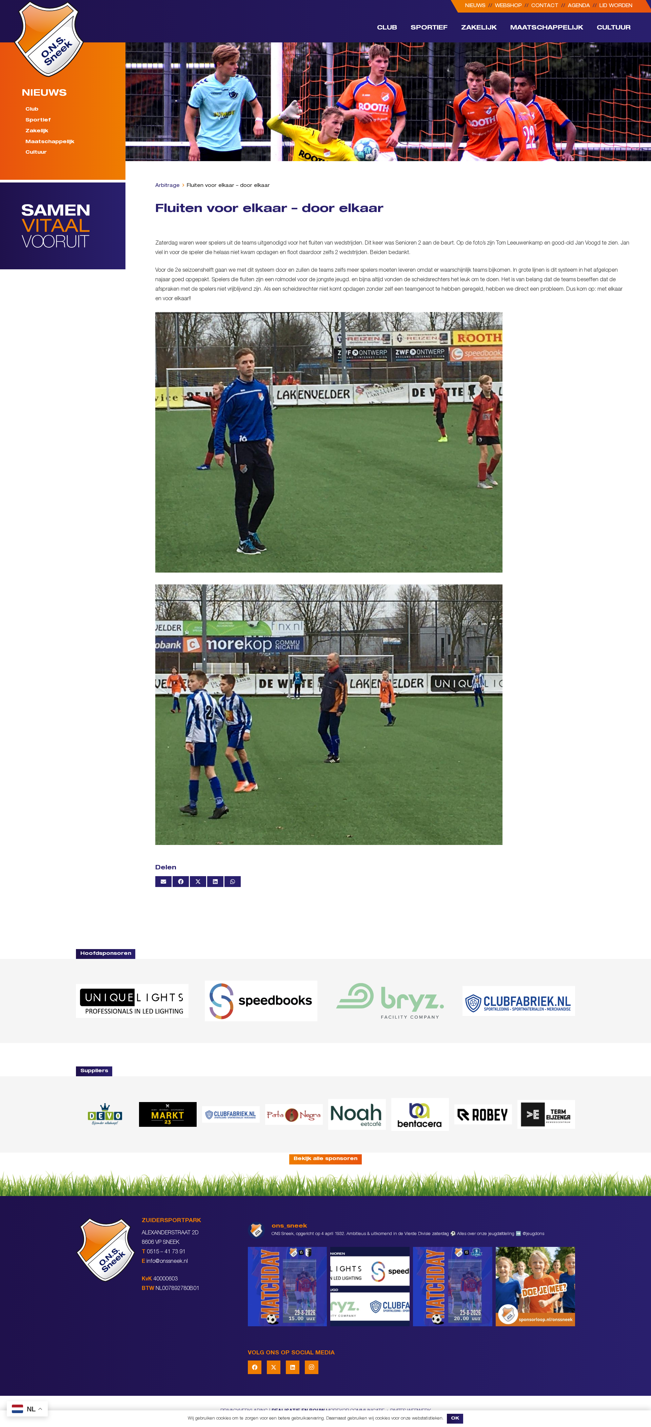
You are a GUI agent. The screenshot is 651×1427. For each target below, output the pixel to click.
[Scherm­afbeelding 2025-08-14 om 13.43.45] (294, 1114)
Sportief (38, 120)
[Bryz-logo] (390, 1001)
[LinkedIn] (292, 1367)
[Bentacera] (420, 1114)
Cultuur (36, 152)
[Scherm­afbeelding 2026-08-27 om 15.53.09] (518, 1001)
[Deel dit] (181, 881)
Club (31, 109)
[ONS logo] (49, 39)
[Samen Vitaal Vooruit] (73, 226)
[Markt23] (168, 1114)
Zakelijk (36, 131)
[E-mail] (163, 881)
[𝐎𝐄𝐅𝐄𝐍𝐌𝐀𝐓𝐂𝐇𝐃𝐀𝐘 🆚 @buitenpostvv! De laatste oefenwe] (452, 1286)
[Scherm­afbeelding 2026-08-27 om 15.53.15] (483, 1114)
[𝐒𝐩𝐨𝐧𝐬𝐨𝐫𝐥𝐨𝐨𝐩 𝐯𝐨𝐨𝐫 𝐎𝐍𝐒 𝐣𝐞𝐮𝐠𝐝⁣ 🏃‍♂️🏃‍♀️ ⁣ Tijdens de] (535, 1286)
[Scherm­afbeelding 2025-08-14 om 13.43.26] (357, 1114)
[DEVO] (105, 1114)
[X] (273, 1367)
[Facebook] (254, 1367)
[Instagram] (311, 1367)
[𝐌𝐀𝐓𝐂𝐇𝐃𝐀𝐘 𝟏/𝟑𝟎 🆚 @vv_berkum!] (287, 1286)
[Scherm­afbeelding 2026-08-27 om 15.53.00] (132, 1001)
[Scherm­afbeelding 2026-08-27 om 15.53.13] (546, 1114)
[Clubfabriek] (231, 1114)
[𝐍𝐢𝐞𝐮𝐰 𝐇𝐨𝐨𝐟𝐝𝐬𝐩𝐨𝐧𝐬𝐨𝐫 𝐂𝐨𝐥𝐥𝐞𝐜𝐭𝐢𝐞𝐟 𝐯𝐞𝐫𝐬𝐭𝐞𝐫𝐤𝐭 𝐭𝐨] (370, 1286)
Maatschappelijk (49, 142)
